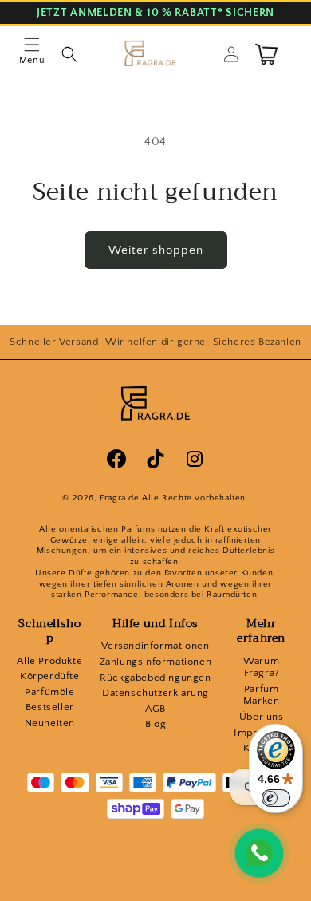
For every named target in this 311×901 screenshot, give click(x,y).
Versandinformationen (155, 645)
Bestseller (50, 707)
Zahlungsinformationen (156, 661)
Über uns (261, 716)
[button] (31, 54)
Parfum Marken (261, 695)
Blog (155, 723)
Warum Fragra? (261, 667)
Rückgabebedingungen (155, 677)
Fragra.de (119, 498)
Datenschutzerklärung (155, 692)
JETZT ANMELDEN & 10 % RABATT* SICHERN (155, 13)
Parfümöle (49, 691)
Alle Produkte (49, 660)
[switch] (276, 798)
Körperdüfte (50, 676)
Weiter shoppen (155, 250)
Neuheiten (50, 723)
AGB (155, 708)
